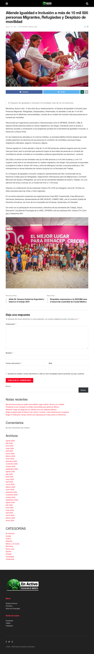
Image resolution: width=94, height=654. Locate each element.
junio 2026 (9, 446)
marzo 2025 (10, 484)
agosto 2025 (10, 471)
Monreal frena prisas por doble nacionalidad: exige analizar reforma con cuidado (35, 404)
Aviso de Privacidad (13, 608)
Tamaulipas (10, 556)
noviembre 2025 (12, 464)
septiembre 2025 (12, 469)
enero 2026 (10, 458)
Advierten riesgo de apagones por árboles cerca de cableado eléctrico (31, 409)
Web (50, 363)
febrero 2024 (10, 518)
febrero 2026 (10, 456)
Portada (8, 554)
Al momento (23, 27)
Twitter (8, 623)
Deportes (9, 541)
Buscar (8, 386)
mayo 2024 (10, 510)
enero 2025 (10, 489)
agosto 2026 (10, 440)
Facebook (9, 620)
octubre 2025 (10, 466)
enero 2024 (10, 520)
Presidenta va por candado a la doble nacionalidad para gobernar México (32, 407)
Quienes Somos (11, 603)
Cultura (8, 538)
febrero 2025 (10, 487)
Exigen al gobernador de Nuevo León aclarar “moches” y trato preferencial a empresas (37, 412)
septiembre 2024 (12, 500)
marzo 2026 (10, 453)
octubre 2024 (10, 497)
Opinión (8, 551)
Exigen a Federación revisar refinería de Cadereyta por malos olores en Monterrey (36, 415)
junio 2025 (9, 476)
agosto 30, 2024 (11, 27)
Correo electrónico (14, 363)
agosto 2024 (10, 502)
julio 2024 (9, 505)
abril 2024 (9, 513)
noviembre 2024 (12, 494)
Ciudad (8, 536)
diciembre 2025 (11, 461)
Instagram (9, 625)
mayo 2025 (10, 479)
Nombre (9, 353)
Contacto (9, 606)
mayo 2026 (10, 448)
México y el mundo (12, 544)
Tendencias (10, 559)
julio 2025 (9, 474)
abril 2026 (9, 451)
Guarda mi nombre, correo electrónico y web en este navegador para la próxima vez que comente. (46, 373)
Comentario (11, 324)
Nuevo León (33, 27)
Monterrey (9, 546)
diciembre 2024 (11, 492)
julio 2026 (9, 443)
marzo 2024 (10, 515)
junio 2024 (9, 507)
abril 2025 (9, 482)
